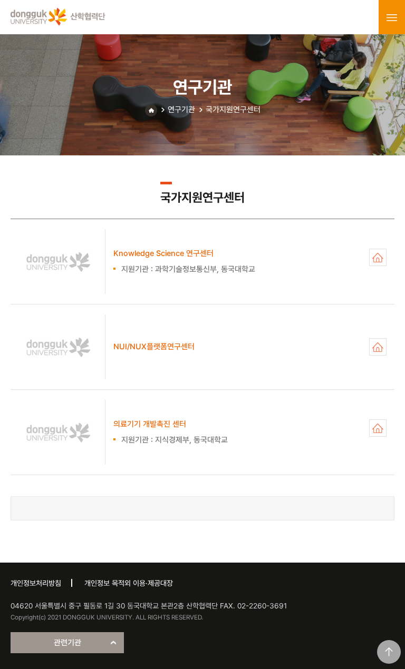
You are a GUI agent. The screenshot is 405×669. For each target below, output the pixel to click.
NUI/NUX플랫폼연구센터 (378, 347)
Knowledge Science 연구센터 (378, 257)
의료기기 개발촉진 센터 (378, 428)
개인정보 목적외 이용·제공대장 (128, 583)
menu (392, 17)
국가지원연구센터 (233, 109)
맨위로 (389, 652)
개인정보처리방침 (36, 583)
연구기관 (181, 109)
